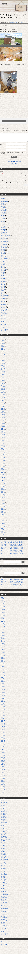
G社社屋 (2, 290)
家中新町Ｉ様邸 (4, 247)
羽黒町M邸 (3, 321)
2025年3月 (3, 363)
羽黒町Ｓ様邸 (3, 255)
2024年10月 (3, 371)
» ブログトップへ (14, 163)
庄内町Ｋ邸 (3, 289)
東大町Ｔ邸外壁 (4, 318)
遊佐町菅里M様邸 (4, 811)
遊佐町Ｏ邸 (3, 270)
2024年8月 (3, 374)
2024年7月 (3, 375)
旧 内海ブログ (3, 568)
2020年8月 (3, 448)
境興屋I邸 (2, 275)
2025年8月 (3, 355)
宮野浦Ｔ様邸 (3, 246)
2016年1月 (3, 532)
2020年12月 (3, 442)
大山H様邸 (3, 296)
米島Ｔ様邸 (3, 207)
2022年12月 (3, 405)
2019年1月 (3, 477)
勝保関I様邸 (3, 198)
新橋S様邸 (3, 199)
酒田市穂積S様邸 (4, 227)
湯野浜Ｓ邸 (3, 267)
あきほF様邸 (3, 196)
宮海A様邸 (3, 218)
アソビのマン (3, 261)
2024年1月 (3, 385)
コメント (2, 132)
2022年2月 (3, 420)
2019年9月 (3, 465)
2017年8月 (3, 503)
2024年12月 (3, 368)
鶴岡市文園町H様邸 (4, 258)
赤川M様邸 (3, 226)
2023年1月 (3, 403)
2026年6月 (3, 340)
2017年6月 (3, 506)
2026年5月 (3, 342)
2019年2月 (3, 475)
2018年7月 (3, 486)
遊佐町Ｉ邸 (3, 284)
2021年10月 (3, 426)
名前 (1, 144)
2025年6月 (3, 359)
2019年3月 (3, 474)
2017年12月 (3, 497)
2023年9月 (3, 391)
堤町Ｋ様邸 (3, 299)
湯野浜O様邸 (3, 281)
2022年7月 (3, 412)
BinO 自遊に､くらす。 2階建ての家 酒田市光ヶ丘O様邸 (12, 547)
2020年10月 (3, 445)
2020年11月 (3, 443)
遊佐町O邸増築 (4, 304)
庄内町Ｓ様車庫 (4, 269)
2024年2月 (3, 383)
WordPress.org (4, 946)
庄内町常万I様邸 (4, 216)
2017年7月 (3, 505)
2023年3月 (3, 400)
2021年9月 (3, 428)
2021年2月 (3, 439)
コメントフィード (4, 944)
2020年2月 (3, 457)
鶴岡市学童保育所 (4, 295)
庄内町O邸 (3, 293)
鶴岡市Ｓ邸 (3, 286)
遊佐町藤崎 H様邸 (4, 201)
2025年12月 (3, 349)
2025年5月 (3, 360)
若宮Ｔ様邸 (3, 213)
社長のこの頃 (3, 324)
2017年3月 (3, 511)
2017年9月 (3, 502)
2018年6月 (3, 488)
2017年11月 (3, 498)
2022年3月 (3, 419)
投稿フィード (3, 942)
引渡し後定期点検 (4, 236)
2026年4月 (3, 343)
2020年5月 (3, 452)
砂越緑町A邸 (3, 278)
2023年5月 (3, 397)
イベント (2, 326)
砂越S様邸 (3, 223)
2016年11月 (3, 517)
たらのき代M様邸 (4, 230)
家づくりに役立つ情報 (5, 260)
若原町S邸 (3, 276)
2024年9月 (3, 372)
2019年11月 (3, 462)
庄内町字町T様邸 (4, 243)
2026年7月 (3, 339)
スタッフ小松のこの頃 (5, 329)
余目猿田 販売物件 (4, 232)
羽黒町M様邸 (3, 229)
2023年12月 (3, 386)
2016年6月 (3, 525)
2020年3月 (3, 455)
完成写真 (2, 203)
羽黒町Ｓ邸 (3, 287)
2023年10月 (3, 389)
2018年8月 (3, 485)
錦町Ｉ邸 (2, 303)
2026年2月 (3, 346)
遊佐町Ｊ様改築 (4, 309)
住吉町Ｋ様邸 (3, 209)
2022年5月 (3, 415)
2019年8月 (3, 466)
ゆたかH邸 (3, 306)
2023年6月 (3, 395)
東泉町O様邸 (3, 298)
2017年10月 (3, 500)
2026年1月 (3, 348)
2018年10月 (3, 482)
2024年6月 (3, 377)
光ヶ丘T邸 (3, 292)
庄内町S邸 (3, 272)
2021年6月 (3, 432)
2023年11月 (3, 388)
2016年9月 (3, 520)
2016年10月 (3, 518)
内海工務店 (21, 22)
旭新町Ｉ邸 (3, 301)
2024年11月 (3, 369)
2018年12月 (3, 479)
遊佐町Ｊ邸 (3, 312)
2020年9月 (3, 446)
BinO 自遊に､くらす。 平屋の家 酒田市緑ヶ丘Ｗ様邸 (11, 545)
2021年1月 (3, 440)
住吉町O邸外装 (4, 313)
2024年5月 (3, 379)
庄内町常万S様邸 (4, 224)
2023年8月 (3, 392)
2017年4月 (3, 509)
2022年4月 (3, 417)
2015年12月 (3, 534)
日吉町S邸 (3, 319)
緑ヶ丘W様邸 (3, 233)
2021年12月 (3, 423)
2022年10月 (3, 408)
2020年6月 (3, 451)
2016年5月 (3, 526)
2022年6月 (3, 414)
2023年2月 (3, 402)
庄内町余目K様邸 (4, 264)
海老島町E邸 (3, 310)
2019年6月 (3, 469)
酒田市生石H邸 (4, 307)
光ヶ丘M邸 (3, 283)
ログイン (2, 941)
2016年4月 (3, 528)
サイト (1, 149)
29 (25, 185)
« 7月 (1, 190)
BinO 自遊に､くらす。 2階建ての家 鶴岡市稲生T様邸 (11, 550)
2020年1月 (3, 459)
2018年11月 (3, 480)
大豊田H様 (3, 206)
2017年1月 (3, 514)
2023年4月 (3, 399)
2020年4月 (3, 454)
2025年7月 (3, 357)
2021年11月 (3, 425)
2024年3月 (3, 382)
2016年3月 (3, 529)
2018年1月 (3, 495)
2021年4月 (3, 435)
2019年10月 (3, 463)
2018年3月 (3, 492)
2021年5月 (3, 434)
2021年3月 (3, 437)
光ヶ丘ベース (3, 330)
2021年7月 (3, 431)
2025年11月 (3, 351)
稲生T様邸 (3, 221)
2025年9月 (3, 354)
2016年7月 (3, 523)
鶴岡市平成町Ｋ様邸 (5, 241)
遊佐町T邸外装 (3, 315)
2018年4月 (3, 491)
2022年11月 (3, 406)
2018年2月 (3, 494)
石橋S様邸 (3, 253)
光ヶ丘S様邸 (3, 210)
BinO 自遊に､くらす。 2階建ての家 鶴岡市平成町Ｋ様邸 (12, 541)
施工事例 (2, 327)
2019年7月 (3, 468)
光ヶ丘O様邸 (3, 240)
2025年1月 (3, 366)
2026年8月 (3, 337)
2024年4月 (3, 380)
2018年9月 (3, 483)
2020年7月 (3, 449)
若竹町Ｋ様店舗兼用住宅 (5, 235)
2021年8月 (3, 429)
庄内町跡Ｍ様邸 (4, 244)
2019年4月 (3, 472)
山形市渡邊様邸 (4, 238)
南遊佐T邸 (3, 266)
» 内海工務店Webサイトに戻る (14, 161)
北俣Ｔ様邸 (3, 250)
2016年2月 (3, 531)
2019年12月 (3, 460)
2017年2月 (3, 512)
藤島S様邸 (12, 22)
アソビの (2, 204)
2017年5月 (3, 508)
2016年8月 (3, 522)
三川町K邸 (3, 316)
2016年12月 (3, 515)
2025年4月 (3, 362)
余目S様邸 (3, 249)
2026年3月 (3, 345)
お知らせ (15, 22)
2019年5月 (3, 471)
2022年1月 (3, 422)
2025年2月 (3, 365)
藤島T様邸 (3, 215)
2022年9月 (3, 409)
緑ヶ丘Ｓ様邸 (3, 256)
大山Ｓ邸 (2, 273)
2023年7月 (3, 394)
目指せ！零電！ (4, 252)
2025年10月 (3, 352)
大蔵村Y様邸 (3, 212)
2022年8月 (3, 411)
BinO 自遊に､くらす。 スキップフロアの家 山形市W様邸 (12, 542)
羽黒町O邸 (3, 279)
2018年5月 (3, 489)
